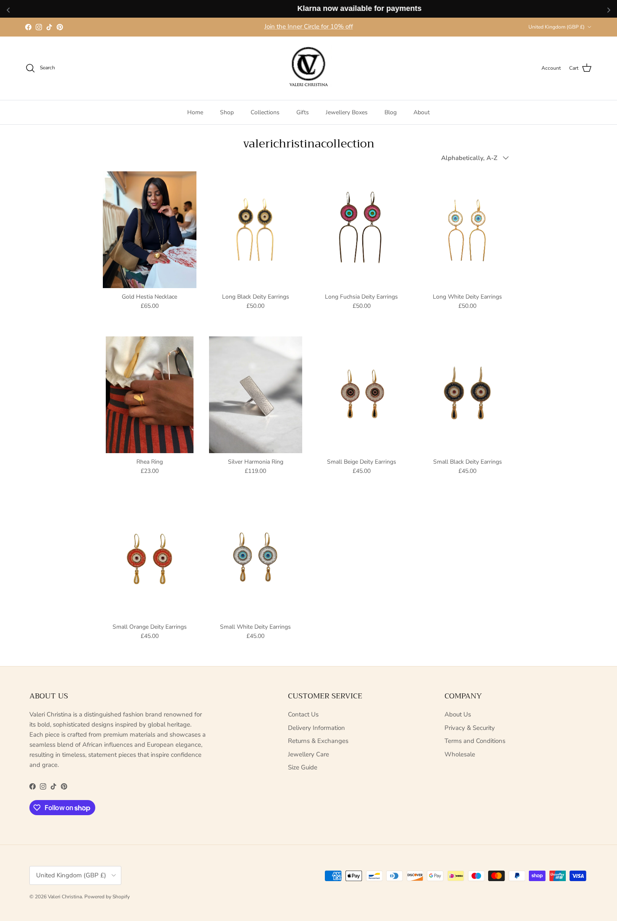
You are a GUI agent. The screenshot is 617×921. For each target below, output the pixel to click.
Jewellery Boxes (347, 112)
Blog (390, 112)
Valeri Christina (65, 896)
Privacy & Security (469, 728)
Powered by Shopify (107, 896)
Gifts (302, 112)
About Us (457, 714)
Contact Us (303, 714)
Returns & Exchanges (318, 741)
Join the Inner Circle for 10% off (308, 26)
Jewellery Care (308, 754)
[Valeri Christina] (308, 68)
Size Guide (302, 767)
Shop (227, 112)
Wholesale (459, 754)
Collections (265, 112)
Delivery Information (316, 728)
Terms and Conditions (474, 741)
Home (195, 112)
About (421, 112)
